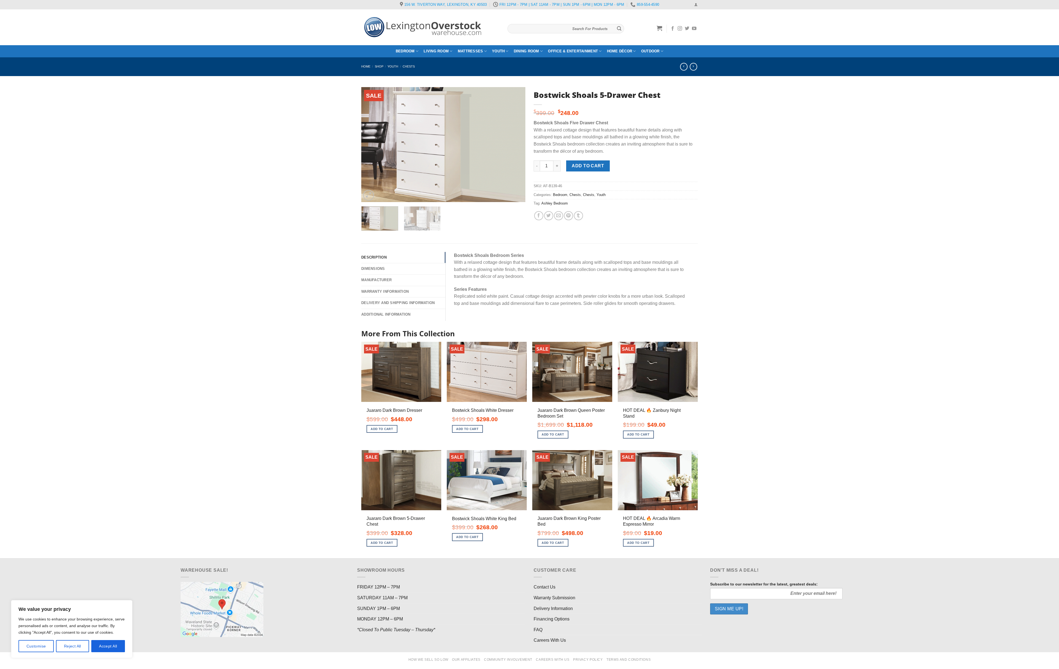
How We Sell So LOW (428, 660)
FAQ (538, 629)
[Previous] (371, 144)
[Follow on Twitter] (687, 28)
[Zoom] (368, 195)
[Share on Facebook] (538, 215)
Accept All (108, 646)
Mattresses (470, 51)
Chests (409, 66)
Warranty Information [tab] (385, 291)
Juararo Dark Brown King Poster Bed (569, 521)
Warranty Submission (554, 597)
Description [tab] (374, 257)
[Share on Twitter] (548, 215)
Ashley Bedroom (554, 203)
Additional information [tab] (386, 314)
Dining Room (526, 51)
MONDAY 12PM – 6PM (380, 619)
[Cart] (659, 28)
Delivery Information (553, 608)
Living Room (436, 51)
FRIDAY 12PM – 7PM (378, 587)
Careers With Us (550, 640)
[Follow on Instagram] (680, 28)
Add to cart (588, 165)
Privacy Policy (588, 660)
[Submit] (619, 28)
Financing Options (551, 619)
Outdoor (650, 51)
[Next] (515, 144)
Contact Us (544, 587)
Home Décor (619, 51)
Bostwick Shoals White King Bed (484, 518)
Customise (36, 646)
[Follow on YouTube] (694, 28)
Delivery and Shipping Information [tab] (398, 303)
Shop (379, 66)
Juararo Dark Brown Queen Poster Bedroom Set (571, 413)
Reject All (72, 646)
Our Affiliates (466, 660)
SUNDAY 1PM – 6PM (378, 608)
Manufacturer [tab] (376, 280)
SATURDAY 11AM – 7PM (382, 597)
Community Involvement (508, 660)
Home (365, 66)
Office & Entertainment (573, 51)
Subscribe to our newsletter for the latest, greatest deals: (764, 584)
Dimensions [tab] (373, 269)
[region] (71, 629)
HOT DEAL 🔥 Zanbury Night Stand (652, 413)
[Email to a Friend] (558, 215)
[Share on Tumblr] (578, 215)
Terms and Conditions (628, 660)
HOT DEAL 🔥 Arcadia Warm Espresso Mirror (651, 521)
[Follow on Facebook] (672, 28)
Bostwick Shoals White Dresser (483, 410)
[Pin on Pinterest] (568, 215)
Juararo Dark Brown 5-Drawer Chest (396, 521)
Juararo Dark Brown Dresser (394, 410)
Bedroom (405, 51)
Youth (498, 51)
